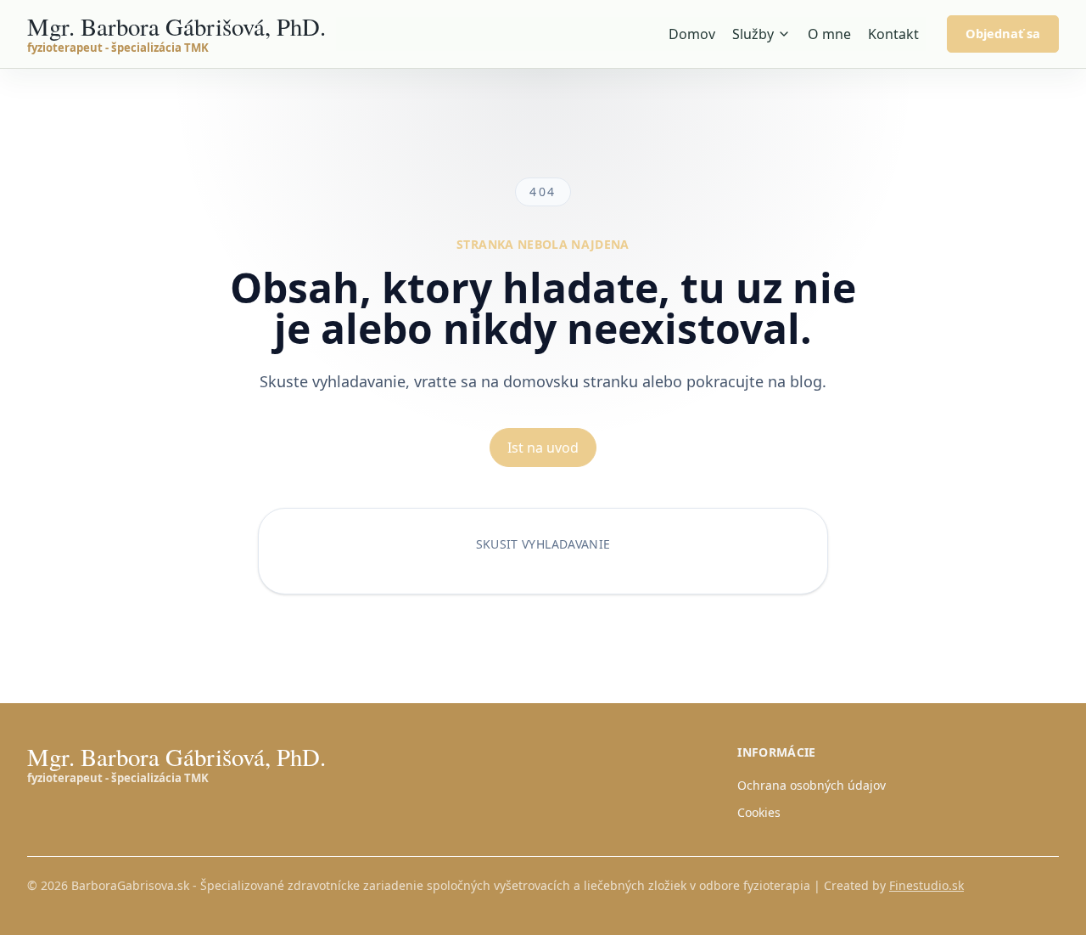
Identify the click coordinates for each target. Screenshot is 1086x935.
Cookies (759, 812)
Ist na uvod (543, 447)
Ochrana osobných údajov (811, 785)
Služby (753, 34)
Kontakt (893, 34)
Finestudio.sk (926, 885)
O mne (829, 34)
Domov (692, 34)
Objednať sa (1003, 33)
